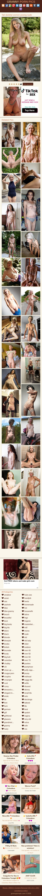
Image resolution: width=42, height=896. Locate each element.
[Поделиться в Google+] (13, 5)
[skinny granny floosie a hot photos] (30, 537)
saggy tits (28, 680)
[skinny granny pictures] (30, 400)
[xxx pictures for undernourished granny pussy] (11, 431)
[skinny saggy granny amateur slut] (11, 539)
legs (26, 618)
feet (5, 703)
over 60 (27, 657)
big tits (7, 628)
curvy (6, 686)
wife (26, 726)
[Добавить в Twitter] (38, 5)
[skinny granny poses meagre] (11, 244)
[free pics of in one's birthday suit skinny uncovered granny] (11, 483)
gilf (5, 713)
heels (26, 601)
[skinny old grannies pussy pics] (30, 370)
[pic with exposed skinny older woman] (30, 142)
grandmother (9, 722)
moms (26, 631)
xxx (25, 729)
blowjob (7, 641)
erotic (6, 696)
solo (26, 696)
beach (6, 614)
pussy (26, 673)
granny (7, 726)
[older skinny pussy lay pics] (11, 301)
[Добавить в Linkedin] (17, 5)
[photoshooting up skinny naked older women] (11, 457)
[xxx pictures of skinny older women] (30, 301)
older (26, 644)
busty (6, 654)
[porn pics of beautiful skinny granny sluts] (11, 379)
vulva (26, 722)
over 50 (27, 654)
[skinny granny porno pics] (11, 134)
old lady (27, 641)
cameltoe (8, 660)
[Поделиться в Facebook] (6, 5)
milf (25, 628)
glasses (7, 719)
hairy (6, 729)
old (25, 637)
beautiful (7, 618)
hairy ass (28, 595)
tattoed (27, 703)
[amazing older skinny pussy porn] (11, 329)
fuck (6, 706)
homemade (29, 605)
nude (26, 634)
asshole (7, 605)
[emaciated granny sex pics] (30, 482)
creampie (8, 680)
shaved (27, 686)
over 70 (27, 660)
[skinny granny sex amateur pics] (11, 272)
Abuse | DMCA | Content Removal (15, 888)
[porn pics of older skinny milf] (11, 404)
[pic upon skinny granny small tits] (30, 509)
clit (5, 667)
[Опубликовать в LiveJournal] (20, 5)
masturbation (29, 624)
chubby (7, 664)
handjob (27, 598)
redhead (27, 677)
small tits (28, 693)
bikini (6, 631)
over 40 (27, 650)
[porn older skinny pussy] (30, 272)
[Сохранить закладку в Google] (10, 5)
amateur (7, 595)
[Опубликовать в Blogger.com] (3, 5)
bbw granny (9, 611)
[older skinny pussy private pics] (30, 456)
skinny (27, 690)
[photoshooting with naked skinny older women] (11, 188)
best (6, 621)
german (7, 709)
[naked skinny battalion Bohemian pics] (30, 244)
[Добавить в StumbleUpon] (31, 5)
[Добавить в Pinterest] (24, 5)
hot (25, 608)
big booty (8, 624)
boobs (6, 644)
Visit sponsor (28, 84)
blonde (7, 637)
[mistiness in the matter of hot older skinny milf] (30, 430)
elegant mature (10, 693)
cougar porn (9, 673)
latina (26, 614)
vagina (27, 716)
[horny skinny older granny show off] (30, 210)
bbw (6, 608)
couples (7, 677)
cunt (6, 683)
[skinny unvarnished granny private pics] (11, 513)
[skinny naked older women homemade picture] (11, 355)
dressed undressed (12, 690)
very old (27, 719)
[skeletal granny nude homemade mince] (11, 160)
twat (26, 709)
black (6, 634)
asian (6, 598)
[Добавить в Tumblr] (34, 5)
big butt (7, 657)
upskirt (27, 713)
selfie (26, 683)
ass (5, 601)
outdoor (27, 647)
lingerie (27, 621)
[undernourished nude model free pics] (11, 217)
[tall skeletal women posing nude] (21, 49)
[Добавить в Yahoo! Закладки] (20, 9)
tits (25, 706)
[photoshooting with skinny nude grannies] (30, 329)
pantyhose (28, 667)
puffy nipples (29, 670)
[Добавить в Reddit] (27, 5)
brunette (7, 650)
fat (5, 699)
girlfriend (7, 716)
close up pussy (10, 670)
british (6, 647)
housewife (28, 611)
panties (27, 664)
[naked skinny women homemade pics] (30, 349)
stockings (28, 699)
